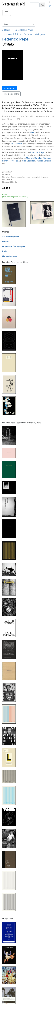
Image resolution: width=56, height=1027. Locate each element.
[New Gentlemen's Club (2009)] (10, 838)
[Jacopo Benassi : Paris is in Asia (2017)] (10, 628)
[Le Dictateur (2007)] (10, 880)
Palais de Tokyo (37, 152)
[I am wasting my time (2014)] (10, 341)
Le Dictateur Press (24, 30)
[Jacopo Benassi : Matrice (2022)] (10, 506)
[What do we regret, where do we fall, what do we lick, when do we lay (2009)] (10, 406)
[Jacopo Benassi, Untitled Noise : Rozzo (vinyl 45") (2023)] (10, 487)
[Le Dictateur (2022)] (10, 550)
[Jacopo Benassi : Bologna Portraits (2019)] (10, 607)
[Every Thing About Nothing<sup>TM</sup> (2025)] (10, 274)
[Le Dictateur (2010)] (10, 795)
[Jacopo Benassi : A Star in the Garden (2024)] (10, 469)
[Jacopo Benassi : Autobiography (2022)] (10, 529)
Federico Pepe (15, 39)
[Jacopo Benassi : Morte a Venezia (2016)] (10, 649)
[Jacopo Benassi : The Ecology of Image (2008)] (10, 859)
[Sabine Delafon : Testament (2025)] (10, 453)
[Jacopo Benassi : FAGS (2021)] (10, 587)
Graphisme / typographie (13, 246)
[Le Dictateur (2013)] (10, 714)
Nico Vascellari (28, 161)
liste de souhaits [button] (11, 94)
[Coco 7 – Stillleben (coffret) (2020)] (10, 296)
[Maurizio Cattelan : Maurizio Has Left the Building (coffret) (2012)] (10, 975)
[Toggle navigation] (6, 13)
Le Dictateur (16, 144)
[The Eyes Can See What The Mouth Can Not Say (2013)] (10, 692)
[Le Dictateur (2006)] (10, 902)
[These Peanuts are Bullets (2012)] (10, 757)
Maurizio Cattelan (34, 158)
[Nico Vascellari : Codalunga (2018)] (10, 955)
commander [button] (9, 88)
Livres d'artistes (9, 256)
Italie (4, 251)
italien (31, 132)
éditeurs (6, 30)
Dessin (5, 241)
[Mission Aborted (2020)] (10, 318)
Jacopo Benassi (44, 161)
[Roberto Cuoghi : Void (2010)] (10, 817)
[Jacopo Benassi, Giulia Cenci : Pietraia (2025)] (10, 435)
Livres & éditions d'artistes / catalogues (25, 34)
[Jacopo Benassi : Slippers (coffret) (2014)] (10, 671)
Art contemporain (10, 236)
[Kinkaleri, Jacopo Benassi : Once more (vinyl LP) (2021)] (10, 569)
